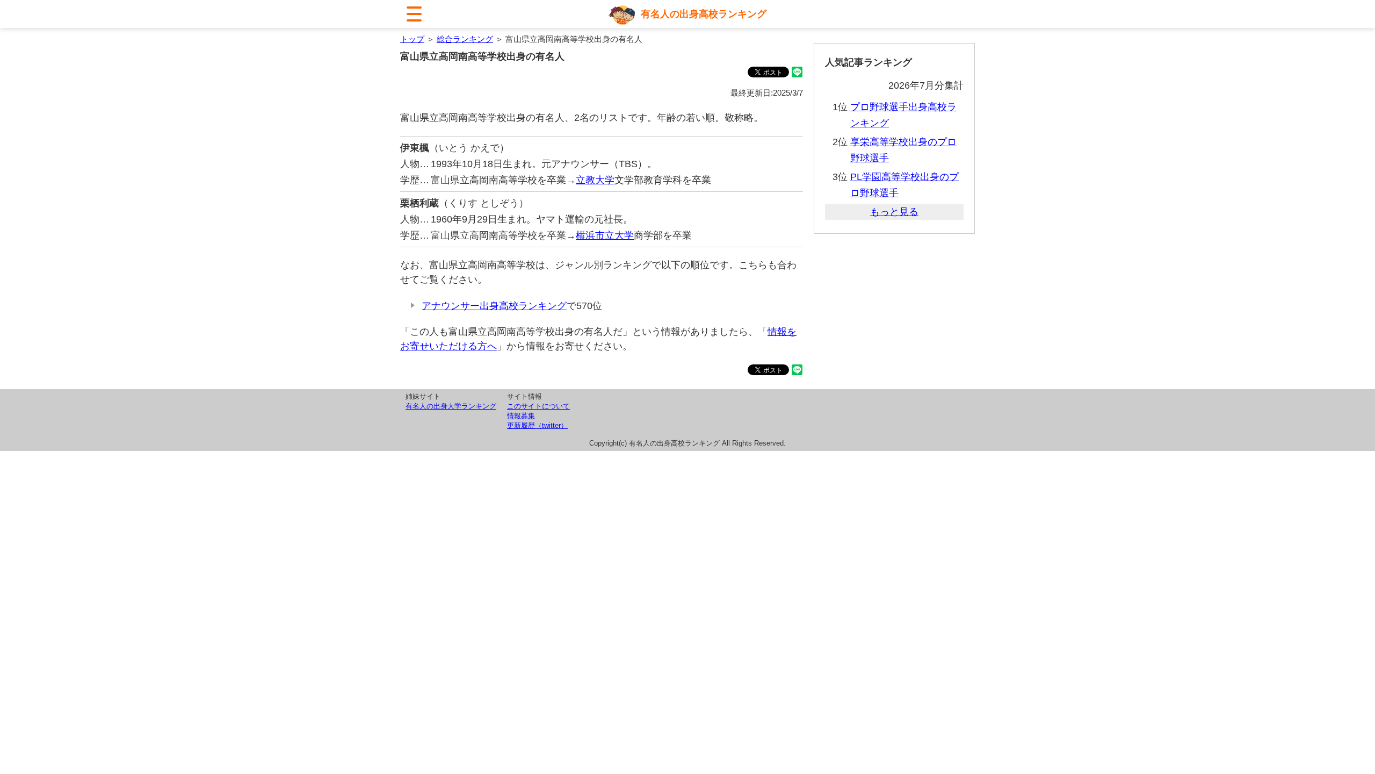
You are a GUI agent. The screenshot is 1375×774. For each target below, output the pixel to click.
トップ (412, 39)
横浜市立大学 (605, 235)
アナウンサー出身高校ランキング (494, 305)
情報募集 (521, 416)
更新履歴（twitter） (537, 425)
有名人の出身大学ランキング (451, 406)
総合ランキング (465, 39)
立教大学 (595, 180)
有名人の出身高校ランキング (703, 14)
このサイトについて (538, 406)
